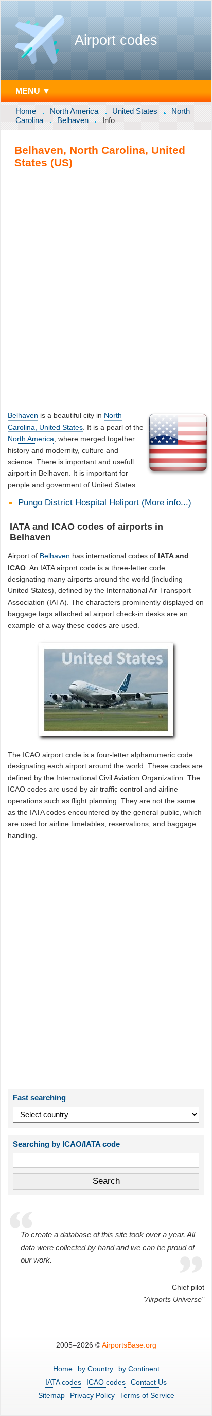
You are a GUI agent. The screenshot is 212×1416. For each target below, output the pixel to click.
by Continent (139, 1369)
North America (74, 111)
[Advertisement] (106, 289)
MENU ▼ (32, 90)
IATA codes (63, 1382)
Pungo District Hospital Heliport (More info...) (104, 503)
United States (134, 111)
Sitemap (51, 1395)
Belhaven (73, 120)
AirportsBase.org (129, 1345)
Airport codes (116, 40)
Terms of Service (147, 1395)
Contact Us (149, 1382)
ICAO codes (106, 1382)
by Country (95, 1369)
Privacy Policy (92, 1395)
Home (25, 111)
